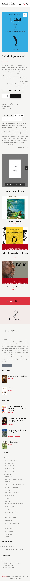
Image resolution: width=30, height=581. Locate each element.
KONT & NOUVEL (10, 495)
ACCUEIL (6, 458)
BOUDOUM (8, 528)
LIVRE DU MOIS (9, 469)
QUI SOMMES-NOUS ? (12, 460)
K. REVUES (7, 526)
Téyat (8, 106)
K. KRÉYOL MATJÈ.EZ (11, 512)
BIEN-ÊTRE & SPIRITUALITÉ (12, 487)
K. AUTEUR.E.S (8, 534)
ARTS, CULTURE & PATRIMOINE (14, 484)
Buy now (15, 96)
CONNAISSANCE (10, 517)
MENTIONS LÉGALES (8, 547)
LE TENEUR (7, 515)
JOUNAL (7, 509)
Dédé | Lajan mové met (15, 287)
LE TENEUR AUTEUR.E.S (12, 523)
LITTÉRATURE (9, 477)
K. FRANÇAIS (8, 474)
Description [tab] (7, 115)
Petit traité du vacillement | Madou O (15, 254)
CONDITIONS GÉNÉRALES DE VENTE (12, 550)
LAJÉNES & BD (9, 507)
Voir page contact (10, 567)
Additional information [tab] (11, 119)
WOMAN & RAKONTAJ (12, 493)
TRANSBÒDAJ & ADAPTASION (14, 504)
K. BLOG (6, 537)
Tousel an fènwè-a (15, 221)
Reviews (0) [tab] (19, 115)
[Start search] (27, 4)
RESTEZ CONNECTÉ (11, 471)
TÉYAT (16, 104)
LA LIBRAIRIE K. (9, 466)
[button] (25, 15)
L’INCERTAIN (9, 531)
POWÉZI (7, 501)
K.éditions (4, 576)
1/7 (7, 184)
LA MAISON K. (9, 463)
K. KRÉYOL (11, 104)
